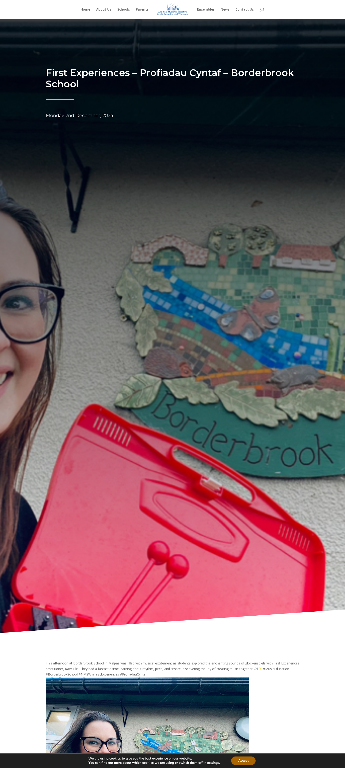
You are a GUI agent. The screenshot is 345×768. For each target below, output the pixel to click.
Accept (243, 760)
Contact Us (244, 10)
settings (213, 763)
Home (85, 10)
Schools (123, 10)
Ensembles (206, 10)
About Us (103, 10)
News (225, 10)
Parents (142, 10)
